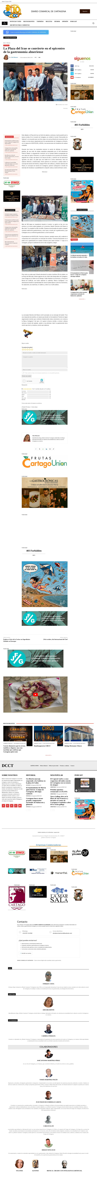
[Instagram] (7, 805)
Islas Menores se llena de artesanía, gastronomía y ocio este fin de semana (12, 156)
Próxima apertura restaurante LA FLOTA (58, 791)
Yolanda (19, 1170)
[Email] (49, 449)
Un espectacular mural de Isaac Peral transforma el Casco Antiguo (11, 171)
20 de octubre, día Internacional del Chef (55, 639)
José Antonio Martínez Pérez (48, 1060)
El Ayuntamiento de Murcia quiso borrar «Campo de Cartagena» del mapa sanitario (12, 142)
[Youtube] (20, 805)
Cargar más (81, 299)
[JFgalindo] (45, 426)
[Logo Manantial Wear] (59, 879)
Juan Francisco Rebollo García (48, 1102)
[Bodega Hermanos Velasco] (79, 736)
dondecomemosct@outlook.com (62, 933)
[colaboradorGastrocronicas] (45, 509)
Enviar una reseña (26, 376)
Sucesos (28, 785)
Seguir (92, 69)
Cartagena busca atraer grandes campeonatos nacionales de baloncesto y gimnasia (11, 149)
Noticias (8, 42)
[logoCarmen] (11, 203)
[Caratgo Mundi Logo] (17, 911)
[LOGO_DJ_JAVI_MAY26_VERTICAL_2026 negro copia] (80, 858)
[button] (93, 23)
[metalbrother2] (77, 152)
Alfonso (35, 1170)
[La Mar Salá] (59, 904)
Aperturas (53, 787)
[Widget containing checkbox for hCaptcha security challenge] (33, 381)
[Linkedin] (46, 449)
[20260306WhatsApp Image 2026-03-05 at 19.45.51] (38, 899)
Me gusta (91, 65)
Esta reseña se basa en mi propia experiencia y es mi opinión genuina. (42, 373)
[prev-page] (27, 810)
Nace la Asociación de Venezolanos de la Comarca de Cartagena (11, 243)
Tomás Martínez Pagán (49, 1079)
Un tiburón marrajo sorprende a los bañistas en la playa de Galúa (35, 781)
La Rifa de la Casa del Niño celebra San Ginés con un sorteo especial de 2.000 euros (11, 164)
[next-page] (29, 810)
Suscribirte (91, 77)
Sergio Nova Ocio (48, 1150)
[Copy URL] (53, 449)
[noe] (82, 204)
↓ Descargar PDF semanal (10, 37)
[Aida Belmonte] (6, 57)
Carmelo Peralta (8, 743)
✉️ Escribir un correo (25, 953)
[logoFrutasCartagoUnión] (45, 470)
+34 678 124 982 (27, 933)
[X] (39, 449)
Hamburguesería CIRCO (42, 746)
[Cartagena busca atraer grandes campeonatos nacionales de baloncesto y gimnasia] (82, 286)
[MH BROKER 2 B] (38, 875)
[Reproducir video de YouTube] (35, 695)
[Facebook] (35, 449)
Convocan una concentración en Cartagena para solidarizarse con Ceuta (11, 236)
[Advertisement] (35, 120)
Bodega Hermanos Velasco (73, 746)
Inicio (4, 42)
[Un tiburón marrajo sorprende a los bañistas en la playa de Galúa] (82, 249)
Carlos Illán (48, 1126)
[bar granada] (11, 189)
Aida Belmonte (14, 57)
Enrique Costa (38, 743)
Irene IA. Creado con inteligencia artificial (64, 1170)
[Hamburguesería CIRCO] (48, 736)
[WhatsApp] (42, 449)
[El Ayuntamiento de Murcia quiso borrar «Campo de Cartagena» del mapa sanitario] (82, 267)
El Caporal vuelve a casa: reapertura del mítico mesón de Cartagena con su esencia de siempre (60, 782)
